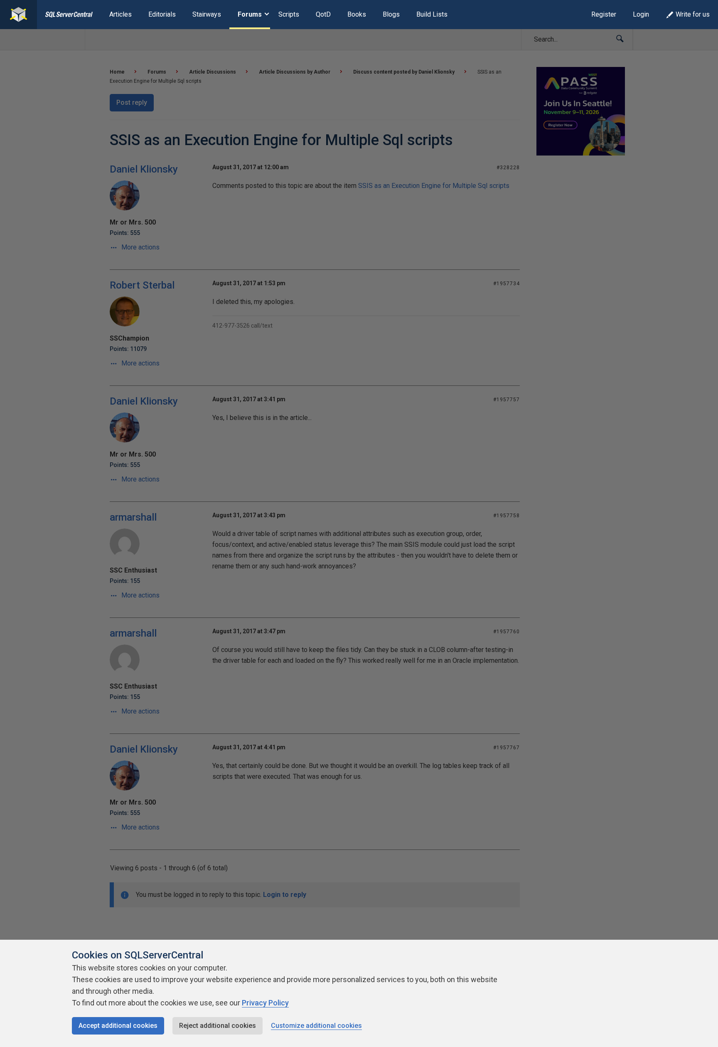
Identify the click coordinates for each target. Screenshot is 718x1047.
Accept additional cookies (118, 1026)
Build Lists (432, 14)
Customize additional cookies (316, 1026)
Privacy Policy (265, 1002)
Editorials (162, 14)
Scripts (288, 14)
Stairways (206, 14)
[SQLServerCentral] (18, 14)
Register (603, 14)
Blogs (391, 14)
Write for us (693, 14)
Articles (120, 14)
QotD (323, 14)
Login (641, 14)
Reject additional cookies (217, 1026)
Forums (250, 14)
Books (356, 14)
